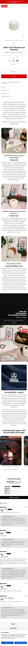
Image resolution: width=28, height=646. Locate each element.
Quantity (14, 64)
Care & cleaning (5, 93)
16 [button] (23, 40)
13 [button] (19, 40)
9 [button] (14, 40)
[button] (8, 486)
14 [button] (20, 40)
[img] (3, 507)
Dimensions (4, 90)
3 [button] (7, 40)
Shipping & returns (6, 96)
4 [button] (8, 40)
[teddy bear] (13, 60)
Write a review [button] (14, 497)
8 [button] (13, 40)
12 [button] (18, 40)
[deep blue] (17, 60)
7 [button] (12, 40)
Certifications (13, 628)
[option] (14, 2)
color (14, 57)
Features (3, 87)
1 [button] (5, 40)
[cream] (10, 60)
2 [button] (6, 40)
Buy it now (14, 76)
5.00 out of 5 (18, 481)
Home (14, 42)
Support (13, 624)
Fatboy (14, 45)
